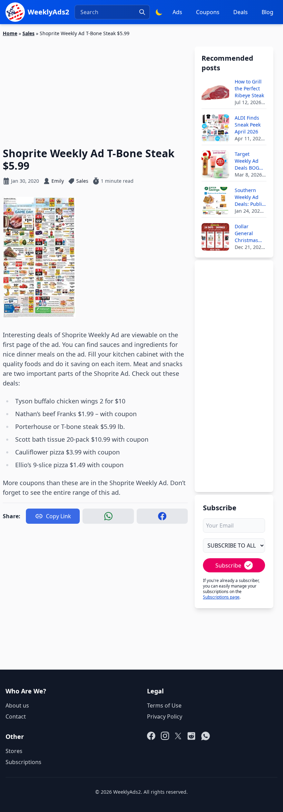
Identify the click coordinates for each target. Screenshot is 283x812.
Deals (240, 12)
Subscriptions (23, 762)
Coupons (207, 12)
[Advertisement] (95, 88)
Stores (14, 751)
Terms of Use (164, 705)
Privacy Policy (164, 716)
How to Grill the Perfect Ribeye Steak (249, 88)
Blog (267, 12)
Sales (28, 33)
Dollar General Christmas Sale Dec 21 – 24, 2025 (250, 233)
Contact (16, 716)
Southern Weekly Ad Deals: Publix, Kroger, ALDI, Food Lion (250, 197)
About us (17, 705)
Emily (57, 181)
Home (10, 33)
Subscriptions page (221, 597)
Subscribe (228, 565)
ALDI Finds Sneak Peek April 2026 (248, 124)
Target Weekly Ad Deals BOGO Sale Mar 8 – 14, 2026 (249, 161)
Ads (177, 12)
